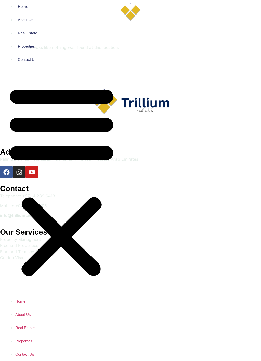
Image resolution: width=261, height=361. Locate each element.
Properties (26, 46)
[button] (61, 180)
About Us (25, 20)
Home (23, 6)
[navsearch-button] (204, 12)
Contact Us (27, 59)
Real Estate (27, 33)
